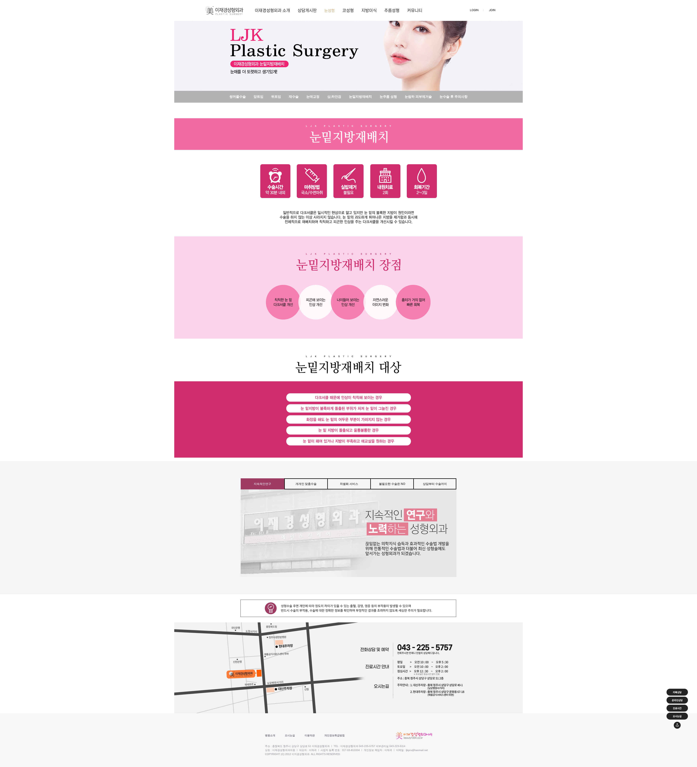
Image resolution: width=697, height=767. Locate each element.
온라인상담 (677, 700)
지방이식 (369, 10)
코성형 (348, 10)
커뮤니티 (414, 10)
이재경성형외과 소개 (272, 10)
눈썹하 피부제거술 (418, 96)
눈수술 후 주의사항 (454, 96)
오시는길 (290, 735)
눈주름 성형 (388, 96)
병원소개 (270, 735)
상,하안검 (334, 96)
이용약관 (310, 735)
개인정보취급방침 (334, 735)
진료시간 (677, 708)
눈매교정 (312, 96)
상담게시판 (307, 10)
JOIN (492, 10)
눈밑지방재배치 (360, 96)
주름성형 (392, 10)
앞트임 (258, 96)
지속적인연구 (262, 483)
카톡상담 (677, 692)
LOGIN (474, 10)
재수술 (294, 96)
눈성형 (329, 11)
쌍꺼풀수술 (237, 96)
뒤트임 (276, 96)
